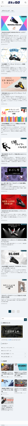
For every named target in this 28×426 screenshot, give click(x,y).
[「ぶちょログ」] (14, 2)
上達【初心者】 (7, 356)
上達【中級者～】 (8, 353)
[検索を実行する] (25, 319)
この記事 (9, 339)
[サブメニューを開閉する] (25, 354)
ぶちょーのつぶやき (8, 347)
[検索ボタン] (25, 2)
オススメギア (7, 350)
